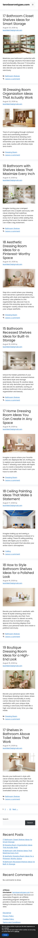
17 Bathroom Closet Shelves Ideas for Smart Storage (18, 20)
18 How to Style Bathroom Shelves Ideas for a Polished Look (18, 571)
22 (10, 809)
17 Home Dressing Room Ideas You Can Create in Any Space (17, 417)
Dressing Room (11, 152)
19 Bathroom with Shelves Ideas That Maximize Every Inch (19, 170)
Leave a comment (12, 79)
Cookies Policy (8, 919)
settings (16, 931)
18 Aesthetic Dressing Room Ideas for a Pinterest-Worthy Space (16, 250)
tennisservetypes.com (16, 4)
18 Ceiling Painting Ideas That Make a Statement (17, 495)
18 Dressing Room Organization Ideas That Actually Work (18, 93)
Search (5, 819)
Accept (5, 935)
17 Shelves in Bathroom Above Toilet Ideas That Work (16, 736)
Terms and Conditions (11, 922)
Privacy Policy (8, 916)
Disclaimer (7, 913)
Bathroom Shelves (12, 76)
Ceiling (8, 551)
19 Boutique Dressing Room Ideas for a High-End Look (16, 653)
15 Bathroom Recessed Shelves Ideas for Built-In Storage (17, 334)
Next (15, 809)
